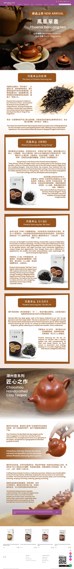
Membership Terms (45, 560)
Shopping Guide (44, 557)
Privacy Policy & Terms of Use (31, 560)
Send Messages (45, 558)
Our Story (27, 557)
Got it (57, 512)
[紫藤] (9, 3)
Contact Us (44, 562)
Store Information (29, 558)
